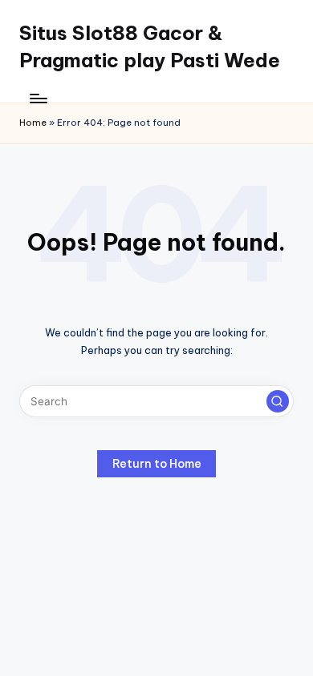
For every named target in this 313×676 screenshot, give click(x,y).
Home (33, 122)
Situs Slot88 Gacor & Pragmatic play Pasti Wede (149, 46)
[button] (277, 401)
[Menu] (38, 98)
